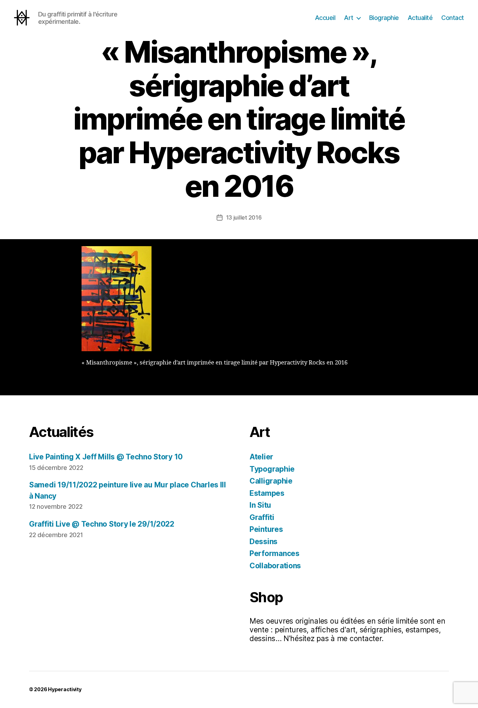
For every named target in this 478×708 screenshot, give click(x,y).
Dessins (263, 541)
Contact (452, 17)
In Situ (260, 505)
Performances (274, 553)
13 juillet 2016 (244, 217)
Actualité (420, 17)
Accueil (325, 17)
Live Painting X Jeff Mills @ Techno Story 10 (106, 456)
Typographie (272, 469)
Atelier (261, 456)
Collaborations (275, 565)
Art (348, 17)
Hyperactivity (65, 689)
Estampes (266, 493)
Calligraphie (271, 481)
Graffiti (261, 517)
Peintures (266, 529)
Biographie (384, 17)
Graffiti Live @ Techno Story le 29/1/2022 (101, 524)
